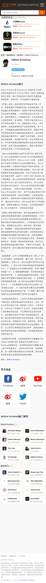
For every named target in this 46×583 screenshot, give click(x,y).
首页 (3, 55)
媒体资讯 (11, 55)
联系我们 (4, 556)
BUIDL (20, 55)
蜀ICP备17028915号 (28, 580)
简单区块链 (17, 580)
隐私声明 (13, 556)
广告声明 (22, 556)
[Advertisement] (23, 528)
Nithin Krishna (13, 359)
